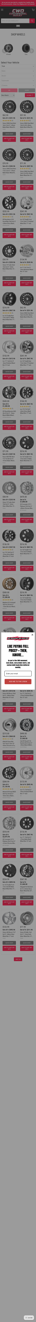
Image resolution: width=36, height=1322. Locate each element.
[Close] (32, 634)
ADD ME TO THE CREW (18, 681)
